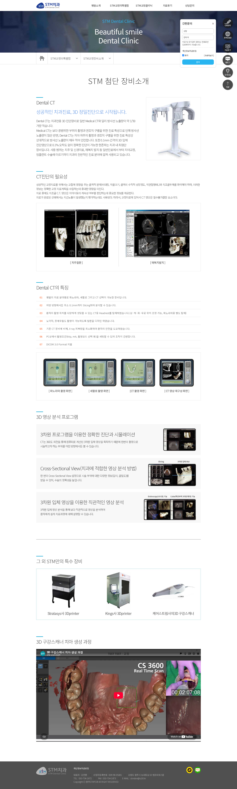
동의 (186, 55)
